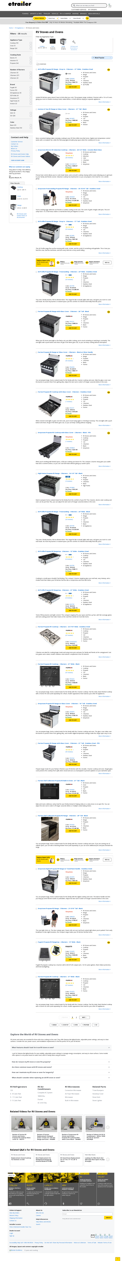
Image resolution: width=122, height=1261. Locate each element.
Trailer (46, 13)
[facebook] (97, 1236)
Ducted (40, 1099)
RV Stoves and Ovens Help (20, 154)
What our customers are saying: (19, 167)
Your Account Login (17, 160)
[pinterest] (102, 1236)
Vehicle (55, 13)
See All (107, 262)
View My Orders (14, 1213)
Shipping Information (16, 1218)
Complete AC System (45, 1093)
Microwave (69, 1097)
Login (11, 1233)
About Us (14, 148)
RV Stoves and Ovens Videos (20, 156)
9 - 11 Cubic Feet (16, 1097)
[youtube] (110, 1236)
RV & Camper (65, 13)
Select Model (77, 18)
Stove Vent (96, 1097)
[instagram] (106, 1236)
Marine (75, 13)
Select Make (63, 18)
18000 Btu (41, 1096)
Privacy (63, 1218)
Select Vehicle (39, 18)
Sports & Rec (36, 13)
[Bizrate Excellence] (16, 1250)
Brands (83, 13)
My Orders (92, 9)
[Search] (74, 5)
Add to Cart (73, 87)
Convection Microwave (73, 1090)
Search (38, 1224)
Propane (86, 1025)
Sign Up (12, 1236)
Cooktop (42, 46)
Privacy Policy (15, 151)
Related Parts (99, 1086)
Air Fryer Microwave (72, 1094)
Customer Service (78, 9)
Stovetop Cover (98, 1094)
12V (96, 1025)
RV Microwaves (72, 1086)
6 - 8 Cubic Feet (15, 1094)
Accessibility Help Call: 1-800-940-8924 (21, 1242)
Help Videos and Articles (43, 1222)
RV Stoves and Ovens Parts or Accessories (74, 48)
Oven (52, 46)
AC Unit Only (42, 1103)
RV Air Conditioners (44, 1087)
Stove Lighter (97, 1100)
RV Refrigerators (18, 1086)
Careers (38, 1215)
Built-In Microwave (71, 1100)
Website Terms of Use (105, 1242)
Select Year (51, 18)
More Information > (105, 102)
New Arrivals (94, 13)
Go (87, 18)
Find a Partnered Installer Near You (20, 1227)
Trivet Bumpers (98, 1090)
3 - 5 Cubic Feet (15, 1100)
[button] (108, 1127)
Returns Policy (14, 1215)
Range (63, 46)
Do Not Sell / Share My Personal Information (58, 1242)
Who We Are (40, 1213)
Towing (25, 13)
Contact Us (14, 144)
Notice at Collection (80, 1242)
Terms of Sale (91, 1242)
